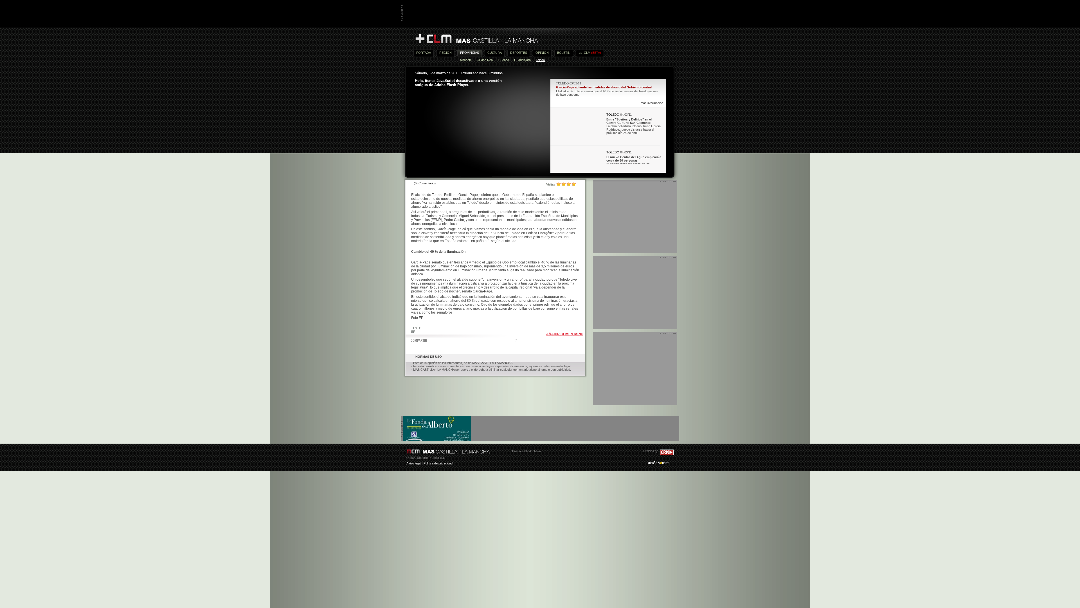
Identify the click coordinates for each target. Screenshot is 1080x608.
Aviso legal (413, 463)
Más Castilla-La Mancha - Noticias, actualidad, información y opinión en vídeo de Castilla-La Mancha (476, 39)
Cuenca (503, 60)
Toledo (540, 60)
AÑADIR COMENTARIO (564, 334)
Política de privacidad (438, 463)
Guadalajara (522, 60)
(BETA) (596, 52)
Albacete (466, 60)
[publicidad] (437, 440)
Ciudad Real (485, 60)
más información (652, 103)
